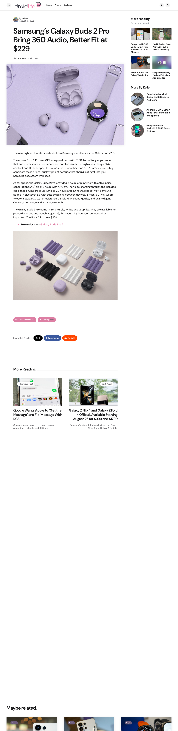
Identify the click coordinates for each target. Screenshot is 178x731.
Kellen (25, 18)
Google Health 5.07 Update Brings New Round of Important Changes (140, 48)
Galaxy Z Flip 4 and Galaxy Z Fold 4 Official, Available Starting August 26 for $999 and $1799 (93, 414)
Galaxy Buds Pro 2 (51, 224)
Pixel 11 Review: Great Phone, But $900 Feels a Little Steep (161, 47)
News (14, 723)
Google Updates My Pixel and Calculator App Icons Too (161, 75)
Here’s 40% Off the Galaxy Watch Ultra (139, 74)
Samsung (47, 319)
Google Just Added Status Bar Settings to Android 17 (157, 97)
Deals (128, 723)
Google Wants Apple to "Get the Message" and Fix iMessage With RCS (37, 414)
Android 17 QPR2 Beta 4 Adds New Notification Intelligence (158, 112)
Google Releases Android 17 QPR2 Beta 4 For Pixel (158, 128)
